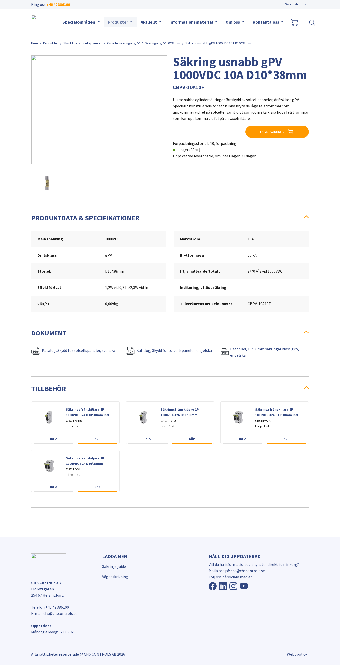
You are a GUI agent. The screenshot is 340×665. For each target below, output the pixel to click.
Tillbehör (48, 388)
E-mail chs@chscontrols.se (54, 613)
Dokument (48, 333)
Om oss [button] (233, 22)
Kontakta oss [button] (266, 22)
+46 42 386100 (58, 4)
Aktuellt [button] (149, 22)
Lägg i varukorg (273, 132)
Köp (97, 439)
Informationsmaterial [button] (192, 22)
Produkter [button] (118, 22)
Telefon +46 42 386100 (50, 607)
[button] (296, 4)
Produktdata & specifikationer (85, 217)
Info (53, 438)
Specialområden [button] (79, 22)
